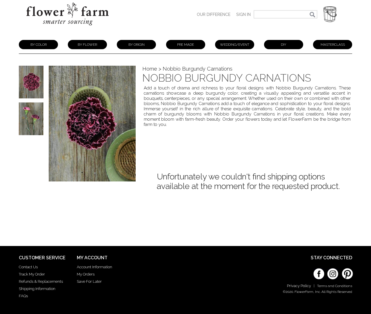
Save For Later (89, 281)
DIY (283, 45)
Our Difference (213, 14)
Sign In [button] (243, 14)
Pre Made (185, 45)
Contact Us (28, 267)
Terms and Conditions (334, 286)
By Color (38, 45)
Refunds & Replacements (41, 281)
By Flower (87, 45)
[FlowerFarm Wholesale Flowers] (67, 28)
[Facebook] (318, 271)
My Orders (85, 274)
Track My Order (32, 274)
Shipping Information (37, 289)
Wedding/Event (234, 45)
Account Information (94, 267)
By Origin (136, 45)
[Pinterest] (346, 270)
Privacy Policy (299, 286)
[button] (330, 14)
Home (149, 69)
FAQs (23, 296)
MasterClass (333, 45)
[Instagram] (332, 271)
